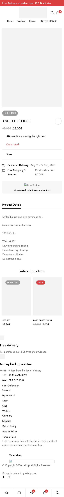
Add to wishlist (58, 121)
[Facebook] (3, 477)
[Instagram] (9, 477)
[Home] (6, 492)
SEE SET (6, 320)
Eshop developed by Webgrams (19, 473)
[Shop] (19, 492)
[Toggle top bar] (61, 3)
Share (9, 154)
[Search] (52, 12)
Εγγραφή (58, 450)
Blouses (32, 21)
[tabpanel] (32, 238)
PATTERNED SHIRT (42, 320)
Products (21, 21)
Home (10, 21)
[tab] (11, 204)
